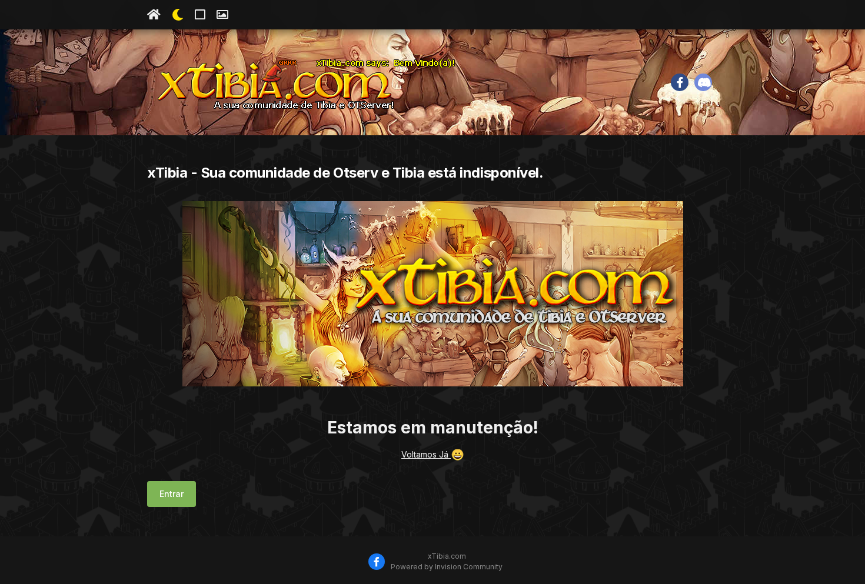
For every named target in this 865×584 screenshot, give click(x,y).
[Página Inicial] (154, 15)
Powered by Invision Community (447, 566)
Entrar (171, 494)
